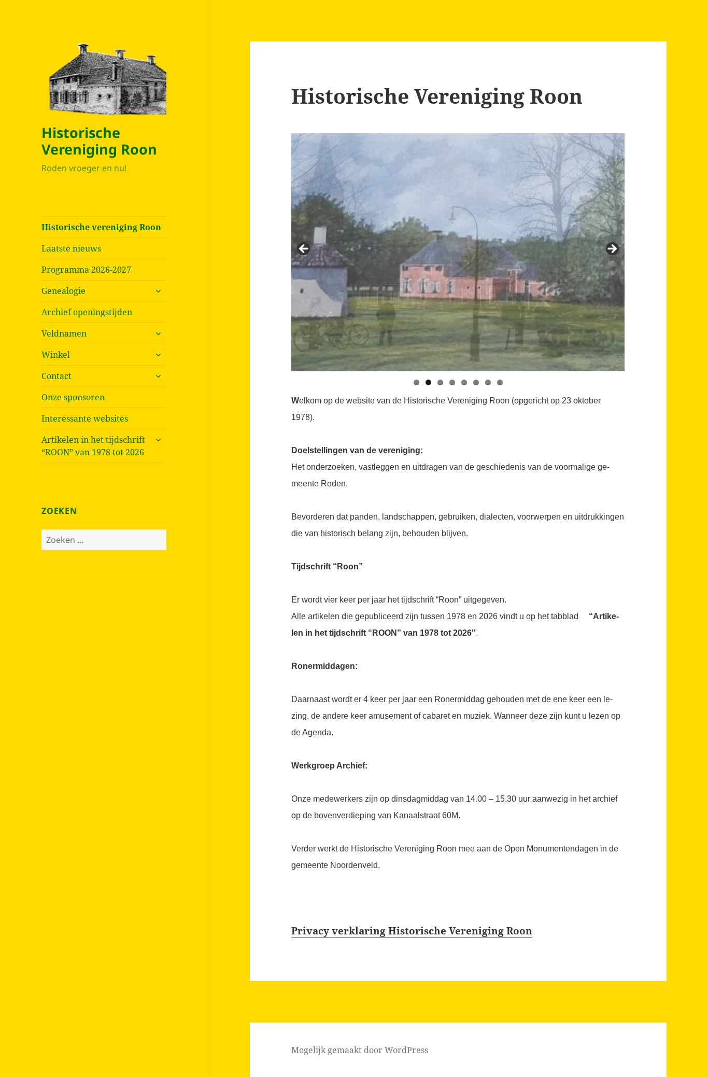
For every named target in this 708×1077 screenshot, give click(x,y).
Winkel (55, 354)
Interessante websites (84, 418)
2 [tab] (428, 382)
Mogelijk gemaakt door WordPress (359, 1050)
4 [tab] (452, 382)
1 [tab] (416, 382)
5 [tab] (464, 382)
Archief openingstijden (86, 312)
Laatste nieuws (71, 248)
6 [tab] (476, 382)
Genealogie (63, 291)
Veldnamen (64, 333)
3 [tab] (440, 382)
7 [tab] (488, 382)
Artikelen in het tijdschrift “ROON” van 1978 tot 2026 (93, 446)
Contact (56, 376)
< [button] (304, 249)
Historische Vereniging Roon (99, 141)
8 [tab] (500, 382)
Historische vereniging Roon (101, 227)
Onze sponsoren (73, 397)
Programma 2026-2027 (86, 269)
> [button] (611, 249)
